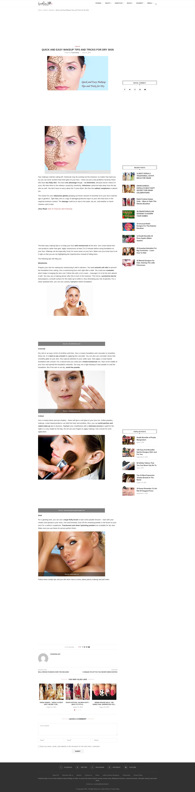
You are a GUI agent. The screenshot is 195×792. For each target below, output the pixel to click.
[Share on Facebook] (82, 647)
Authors (78, 775)
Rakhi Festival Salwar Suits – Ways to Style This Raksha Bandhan (146, 201)
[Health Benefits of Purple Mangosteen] (128, 440)
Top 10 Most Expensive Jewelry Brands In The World (145, 477)
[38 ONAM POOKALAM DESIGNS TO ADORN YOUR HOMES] (128, 214)
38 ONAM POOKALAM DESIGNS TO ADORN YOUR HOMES (145, 214)
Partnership (126, 775)
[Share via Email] (89, 647)
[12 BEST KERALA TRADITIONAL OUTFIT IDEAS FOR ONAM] (128, 176)
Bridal (149, 3)
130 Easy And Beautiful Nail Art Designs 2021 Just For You (147, 452)
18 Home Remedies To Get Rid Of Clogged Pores (147, 490)
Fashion (98, 3)
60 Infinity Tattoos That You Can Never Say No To (147, 464)
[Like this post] (80, 647)
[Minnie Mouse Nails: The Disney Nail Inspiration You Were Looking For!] (104, 692)
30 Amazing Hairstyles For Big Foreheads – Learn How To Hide (147, 250)
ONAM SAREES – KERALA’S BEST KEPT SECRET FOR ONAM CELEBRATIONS (146, 189)
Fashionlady (75, 52)
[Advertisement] (75, 29)
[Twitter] (130, 89)
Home (40, 10)
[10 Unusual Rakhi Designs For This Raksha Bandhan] (128, 227)
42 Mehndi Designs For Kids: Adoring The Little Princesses (146, 263)
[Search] (156, 4)
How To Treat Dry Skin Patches (60, 209)
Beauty (107, 3)
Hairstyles (118, 3)
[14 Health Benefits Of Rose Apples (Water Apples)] (128, 239)
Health (129, 3)
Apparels (51, 10)
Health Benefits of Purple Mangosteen (146, 439)
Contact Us (88, 775)
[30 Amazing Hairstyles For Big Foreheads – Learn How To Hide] (128, 251)
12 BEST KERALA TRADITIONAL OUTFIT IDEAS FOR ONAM (145, 176)
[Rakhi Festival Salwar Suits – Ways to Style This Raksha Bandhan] (78, 692)
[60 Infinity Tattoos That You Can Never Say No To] (128, 466)
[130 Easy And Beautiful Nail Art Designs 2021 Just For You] (128, 453)
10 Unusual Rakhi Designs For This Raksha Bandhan (146, 226)
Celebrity (139, 3)
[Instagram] (135, 89)
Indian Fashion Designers (111, 775)
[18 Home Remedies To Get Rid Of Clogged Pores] (128, 491)
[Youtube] (145, 89)
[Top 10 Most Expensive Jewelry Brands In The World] (128, 478)
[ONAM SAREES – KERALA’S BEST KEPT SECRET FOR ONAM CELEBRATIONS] (51, 692)
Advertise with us (67, 775)
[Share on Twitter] (84, 647)
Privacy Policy (138, 775)
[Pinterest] (140, 89)
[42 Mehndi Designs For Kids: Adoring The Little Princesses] (128, 264)
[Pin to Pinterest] (86, 647)
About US (56, 775)
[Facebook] (124, 89)
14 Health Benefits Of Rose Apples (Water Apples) (145, 238)
